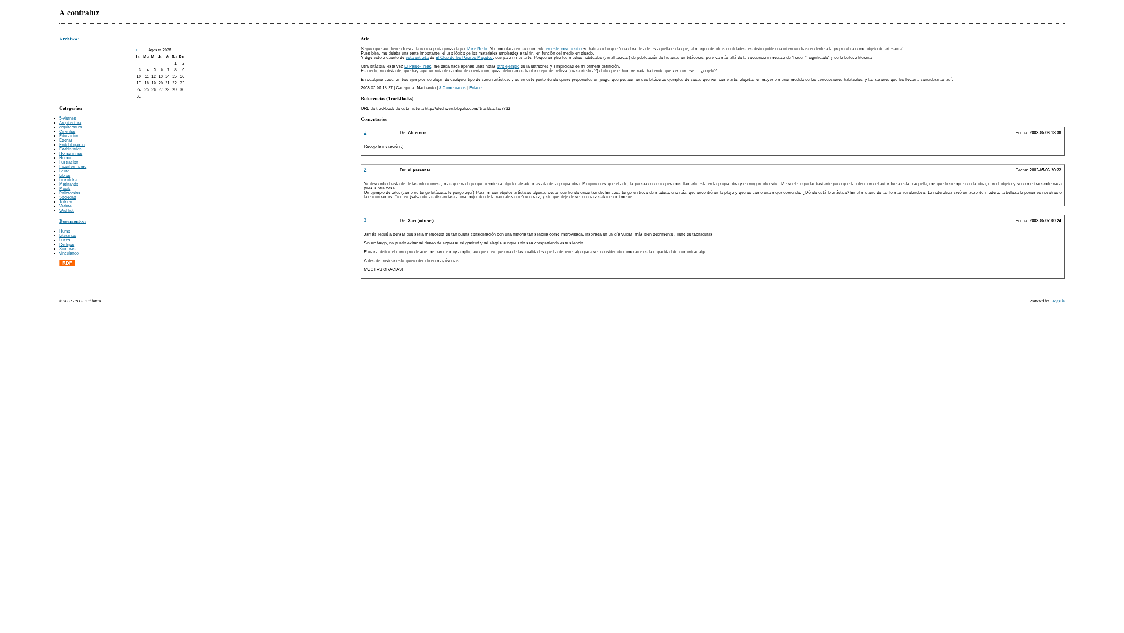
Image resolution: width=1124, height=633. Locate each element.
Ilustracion (68, 162)
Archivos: (69, 38)
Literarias (67, 235)
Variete (65, 206)
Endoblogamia (72, 144)
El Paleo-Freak (417, 66)
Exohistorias (70, 149)
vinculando (69, 253)
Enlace (475, 88)
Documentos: (72, 221)
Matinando (68, 184)
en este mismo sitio (564, 49)
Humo (64, 231)
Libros (64, 175)
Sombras (67, 249)
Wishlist (66, 210)
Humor (65, 158)
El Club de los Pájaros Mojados (464, 57)
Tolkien (65, 202)
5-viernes (67, 118)
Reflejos (66, 244)
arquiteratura (70, 127)
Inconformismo (72, 166)
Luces (64, 240)
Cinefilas (67, 131)
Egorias (66, 140)
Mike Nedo (477, 49)
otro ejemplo (508, 66)
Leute (64, 171)
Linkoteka (68, 180)
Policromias (69, 193)
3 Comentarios (452, 88)
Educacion (68, 136)
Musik (64, 188)
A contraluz (79, 12)
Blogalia (1057, 301)
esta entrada (417, 57)
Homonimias (70, 153)
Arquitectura (70, 122)
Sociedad (67, 197)
